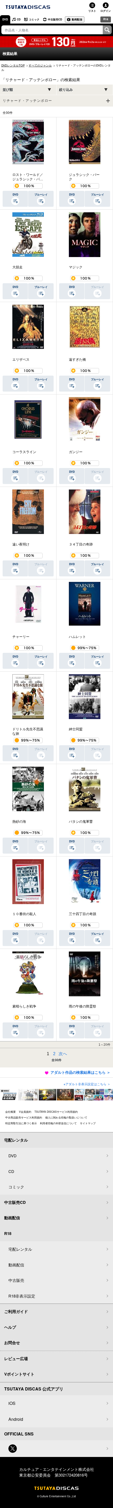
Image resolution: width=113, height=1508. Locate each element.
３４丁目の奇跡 (81, 544)
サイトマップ (88, 1123)
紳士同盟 (76, 729)
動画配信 (77, 19)
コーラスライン (24, 451)
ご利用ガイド (16, 1311)
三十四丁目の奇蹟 (82, 913)
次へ (63, 1053)
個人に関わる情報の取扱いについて (66, 1117)
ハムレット (77, 636)
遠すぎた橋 (77, 359)
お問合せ (12, 1342)
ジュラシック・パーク (84, 176)
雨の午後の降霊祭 (82, 1006)
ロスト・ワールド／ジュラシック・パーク (27, 176)
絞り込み (66, 90)
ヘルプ (10, 1327)
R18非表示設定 (21, 1296)
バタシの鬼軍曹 (81, 821)
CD (18, 19)
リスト (92, 11)
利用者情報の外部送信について (58, 1123)
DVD (5, 19)
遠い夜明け (20, 544)
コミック (34, 19)
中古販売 (16, 1280)
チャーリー (20, 636)
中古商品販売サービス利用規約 (23, 1117)
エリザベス (20, 359)
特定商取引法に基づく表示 (21, 1123)
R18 (105, 19)
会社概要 (10, 1112)
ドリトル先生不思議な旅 (27, 731)
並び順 (8, 90)
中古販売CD (55, 19)
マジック (76, 267)
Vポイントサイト (19, 1374)
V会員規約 (25, 1112)
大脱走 (17, 267)
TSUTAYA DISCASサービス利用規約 (56, 1112)
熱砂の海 (19, 821)
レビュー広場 (16, 1358)
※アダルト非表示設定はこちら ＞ (87, 1084)
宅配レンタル (20, 1249)
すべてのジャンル (40, 65)
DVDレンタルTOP (13, 65)
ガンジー (76, 451)
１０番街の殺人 (24, 913)
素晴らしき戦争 (24, 1006)
